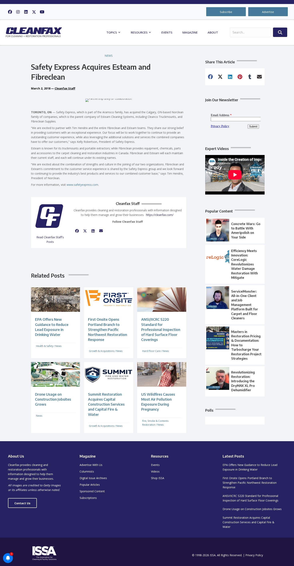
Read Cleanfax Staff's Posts (50, 239)
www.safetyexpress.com (82, 185)
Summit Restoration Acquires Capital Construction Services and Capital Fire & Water (106, 404)
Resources (139, 32)
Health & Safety (44, 346)
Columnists (87, 471)
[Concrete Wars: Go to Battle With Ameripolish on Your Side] (235, 231)
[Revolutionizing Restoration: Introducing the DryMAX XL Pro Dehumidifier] (235, 381)
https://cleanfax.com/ (159, 215)
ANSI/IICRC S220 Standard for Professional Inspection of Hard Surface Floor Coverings (160, 329)
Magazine (190, 32)
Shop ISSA (157, 478)
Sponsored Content (92, 491)
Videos (155, 471)
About (213, 32)
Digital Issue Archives (93, 478)
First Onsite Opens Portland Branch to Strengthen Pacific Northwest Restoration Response (107, 329)
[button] (10, 12)
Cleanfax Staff (65, 88)
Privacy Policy (254, 555)
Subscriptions (88, 498)
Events (166, 32)
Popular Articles (90, 485)
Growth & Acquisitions (101, 351)
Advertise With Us (91, 465)
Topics (112, 32)
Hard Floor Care (151, 351)
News (109, 56)
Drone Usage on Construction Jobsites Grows (53, 399)
